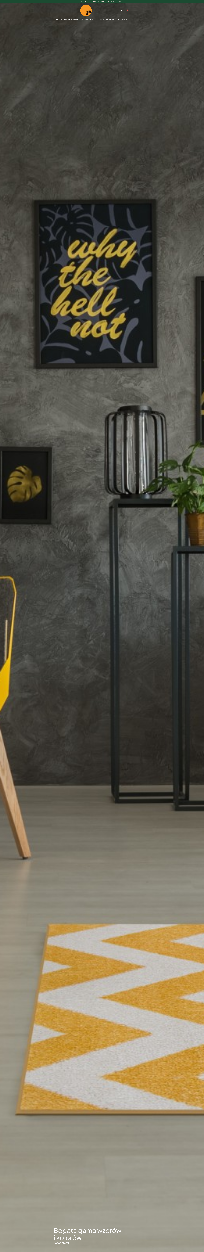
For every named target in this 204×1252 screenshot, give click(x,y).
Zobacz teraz (61, 1242)
